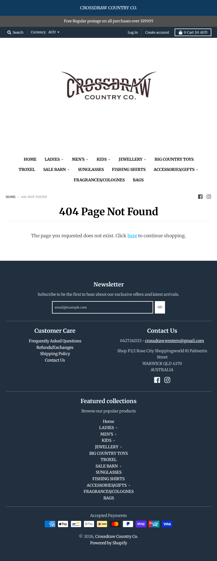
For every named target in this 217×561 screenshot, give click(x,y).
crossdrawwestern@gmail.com (174, 340)
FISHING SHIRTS (108, 478)
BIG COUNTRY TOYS (108, 453)
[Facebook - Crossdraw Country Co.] (200, 196)
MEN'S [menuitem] (78, 159)
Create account (157, 32)
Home (11, 197)
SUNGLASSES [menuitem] (91, 169)
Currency (38, 32)
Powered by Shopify (108, 542)
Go (160, 307)
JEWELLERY (106, 446)
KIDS (106, 440)
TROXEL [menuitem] (27, 169)
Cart (195, 32)
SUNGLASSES (108, 472)
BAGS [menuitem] (138, 179)
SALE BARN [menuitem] (54, 169)
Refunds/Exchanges (54, 347)
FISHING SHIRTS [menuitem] (129, 169)
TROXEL (109, 459)
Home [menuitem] (30, 159)
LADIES (106, 427)
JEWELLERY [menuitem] (130, 159)
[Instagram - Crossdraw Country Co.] (208, 196)
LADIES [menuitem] (52, 159)
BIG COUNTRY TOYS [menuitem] (174, 159)
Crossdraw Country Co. (116, 536)
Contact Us (55, 360)
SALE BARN (107, 466)
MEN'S (106, 434)
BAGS (108, 498)
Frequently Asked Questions (55, 340)
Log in (133, 32)
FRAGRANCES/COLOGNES (109, 491)
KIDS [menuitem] (102, 159)
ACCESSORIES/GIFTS (107, 485)
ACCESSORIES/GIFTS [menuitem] (174, 169)
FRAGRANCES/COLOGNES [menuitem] (99, 179)
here (132, 235)
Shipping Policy (55, 353)
